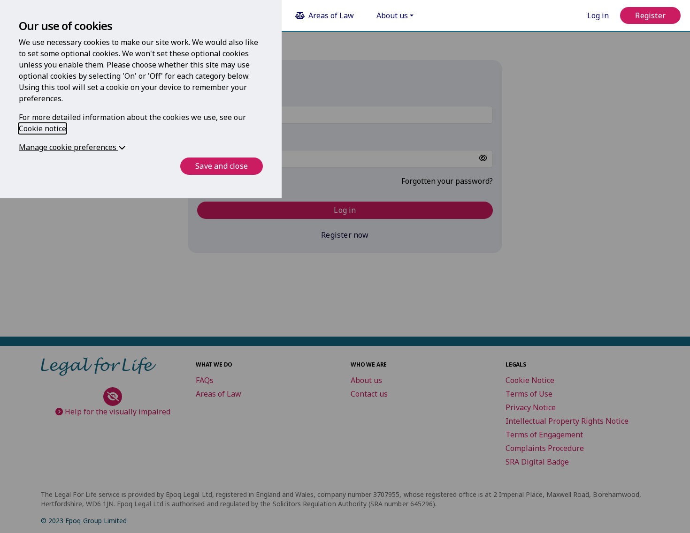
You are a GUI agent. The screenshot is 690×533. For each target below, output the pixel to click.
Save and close (221, 166)
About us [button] (392, 15)
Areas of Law (331, 15)
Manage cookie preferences (68, 147)
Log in (598, 15)
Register (650, 15)
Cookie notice (42, 128)
